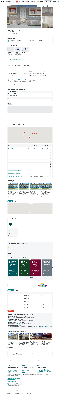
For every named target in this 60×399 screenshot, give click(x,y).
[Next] (51, 189)
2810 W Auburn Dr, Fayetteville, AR (14, 173)
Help (42, 387)
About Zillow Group (14, 387)
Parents (24, 257)
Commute (29, 257)
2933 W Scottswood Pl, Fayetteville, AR (15, 167)
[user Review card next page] (52, 267)
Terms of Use (34, 387)
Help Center (26, 393)
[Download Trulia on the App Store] (13, 384)
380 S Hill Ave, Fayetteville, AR (13, 154)
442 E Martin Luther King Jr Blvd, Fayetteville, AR (16, 176)
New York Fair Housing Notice (11, 379)
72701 (24, 3)
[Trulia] (8, 384)
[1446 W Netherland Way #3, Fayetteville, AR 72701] (13, 336)
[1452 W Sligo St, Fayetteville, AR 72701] (35, 336)
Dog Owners (19, 257)
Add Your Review (30, 277)
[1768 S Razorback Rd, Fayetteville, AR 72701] (13, 186)
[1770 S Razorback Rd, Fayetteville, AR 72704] (24, 186)
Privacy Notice (45, 387)
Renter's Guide (39, 349)
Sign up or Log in (48, 1)
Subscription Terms (38, 387)
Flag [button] (16, 273)
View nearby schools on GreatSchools (15, 237)
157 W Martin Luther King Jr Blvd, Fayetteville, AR (16, 151)
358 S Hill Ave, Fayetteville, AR (13, 157)
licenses (12, 377)
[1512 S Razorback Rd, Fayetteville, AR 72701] (35, 186)
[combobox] (11, 1)
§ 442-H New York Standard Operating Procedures (14, 378)
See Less (10, 103)
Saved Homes (32, 1)
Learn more (42, 239)
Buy (19, 1)
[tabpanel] (30, 302)
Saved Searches (40, 1)
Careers (23, 387)
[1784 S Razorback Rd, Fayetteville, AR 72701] (46, 186)
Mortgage (27, 1)
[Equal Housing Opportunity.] (18, 393)
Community (13, 257)
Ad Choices (48, 387)
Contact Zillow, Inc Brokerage (12, 381)
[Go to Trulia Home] (3, 1)
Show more (10, 310)
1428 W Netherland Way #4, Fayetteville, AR (15, 148)
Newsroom (26, 387)
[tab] (10, 201)
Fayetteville (20, 3)
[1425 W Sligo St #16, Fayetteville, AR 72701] (46, 336)
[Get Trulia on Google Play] (19, 384)
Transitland (19, 374)
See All (10, 253)
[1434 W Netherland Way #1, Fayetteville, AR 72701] (24, 336)
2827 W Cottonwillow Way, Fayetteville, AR (15, 170)
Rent (23, 1)
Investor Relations (30, 387)
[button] (17, 1)
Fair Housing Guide (19, 387)
